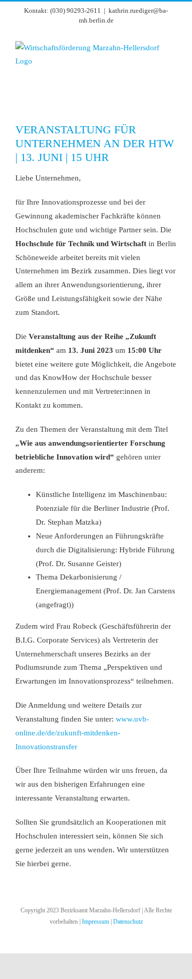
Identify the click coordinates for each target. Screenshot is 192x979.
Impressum (95, 921)
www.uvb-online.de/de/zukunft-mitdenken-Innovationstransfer (82, 733)
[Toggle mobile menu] (172, 91)
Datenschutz (128, 921)
